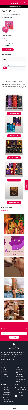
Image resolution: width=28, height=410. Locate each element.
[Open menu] (3, 2)
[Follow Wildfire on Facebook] (17, 396)
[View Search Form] (25, 2)
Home (3, 14)
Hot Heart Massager (7, 35)
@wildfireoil (4, 210)
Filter (5, 67)
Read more (8, 49)
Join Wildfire (26, 185)
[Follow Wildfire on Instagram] (23, 396)
